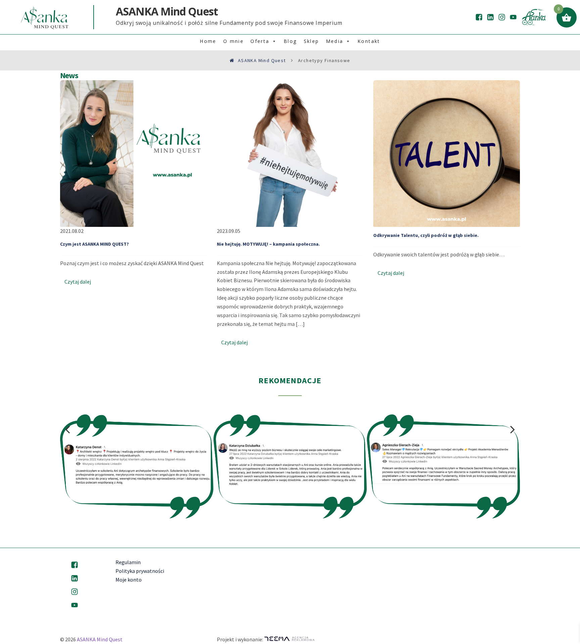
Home (208, 41)
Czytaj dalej (77, 281)
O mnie (233, 41)
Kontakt (368, 41)
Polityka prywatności (139, 570)
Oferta (259, 41)
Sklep (311, 41)
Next (512, 429)
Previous (67, 429)
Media (334, 41)
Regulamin (128, 562)
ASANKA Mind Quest (100, 639)
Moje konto (128, 579)
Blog (290, 41)
